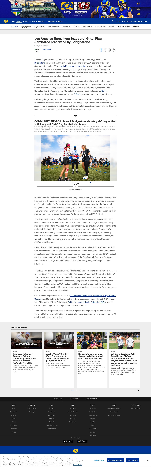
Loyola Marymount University (72, 66)
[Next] (90, 183)
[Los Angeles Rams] (75, 451)
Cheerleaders (72, 422)
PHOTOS (92, 405)
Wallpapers (93, 435)
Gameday (92, 418)
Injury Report (13, 425)
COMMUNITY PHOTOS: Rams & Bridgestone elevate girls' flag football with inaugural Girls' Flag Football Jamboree (75, 123)
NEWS (52, 405)
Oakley (104, 91)
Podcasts (51, 422)
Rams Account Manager (114, 408)
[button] (72, 390)
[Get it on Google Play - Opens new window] (82, 442)
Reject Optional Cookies (115, 460)
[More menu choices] (66, 21)
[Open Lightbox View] (75, 164)
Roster (14, 408)
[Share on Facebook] (101, 51)
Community (51, 411)
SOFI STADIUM (136, 405)
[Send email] (109, 51)
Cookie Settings (99, 460)
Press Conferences (73, 411)
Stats (13, 422)
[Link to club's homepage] (5, 21)
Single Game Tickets (114, 415)
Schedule (32, 405)
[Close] (147, 460)
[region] (75, 460)
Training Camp (52, 428)
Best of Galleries (92, 415)
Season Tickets (114, 411)
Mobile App (52, 418)
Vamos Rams (51, 415)
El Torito (77, 94)
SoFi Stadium (92, 428)
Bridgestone (39, 62)
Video (73, 405)
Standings (32, 411)
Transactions (13, 428)
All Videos (73, 408)
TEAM (13, 405)
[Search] (113, 21)
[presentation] (139, 390)
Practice (92, 422)
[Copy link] (113, 50)
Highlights (73, 418)
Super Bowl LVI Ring (51, 425)
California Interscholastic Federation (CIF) (86, 302)
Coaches (13, 415)
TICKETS (114, 405)
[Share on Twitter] (105, 51)
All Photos (93, 408)
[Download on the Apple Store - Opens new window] (68, 441)
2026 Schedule (32, 408)
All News (51, 408)
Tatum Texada (47, 49)
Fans (92, 425)
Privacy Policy (77, 465)
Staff (13, 418)
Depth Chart (13, 411)
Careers (14, 432)
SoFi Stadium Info (136, 408)
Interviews (73, 415)
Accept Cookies (133, 460)
